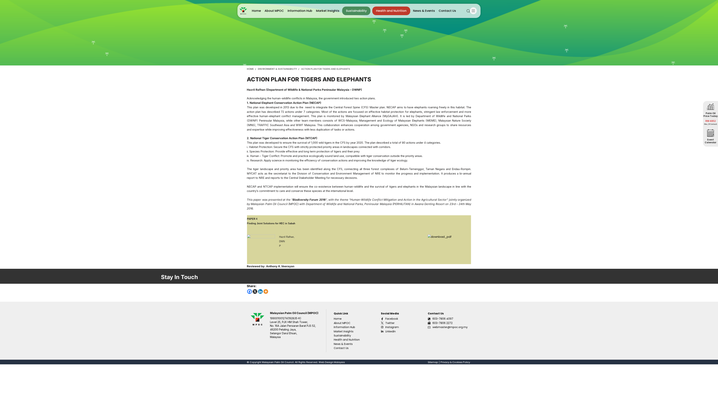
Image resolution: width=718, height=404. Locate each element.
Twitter (390, 323)
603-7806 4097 (442, 319)
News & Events (424, 11)
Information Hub (300, 11)
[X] (255, 291)
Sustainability (356, 11)
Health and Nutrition (391, 11)
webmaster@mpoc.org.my (450, 327)
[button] (468, 11)
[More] (265, 291)
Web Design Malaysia (332, 362)
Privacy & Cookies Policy (455, 362)
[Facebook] (249, 291)
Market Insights (327, 11)
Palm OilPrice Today (710, 115)
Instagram (392, 327)
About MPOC (274, 11)
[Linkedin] (260, 291)
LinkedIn (390, 331)
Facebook (391, 319)
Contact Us (447, 11)
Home (256, 11)
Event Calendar (710, 141)
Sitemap (433, 362)
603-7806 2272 (442, 323)
